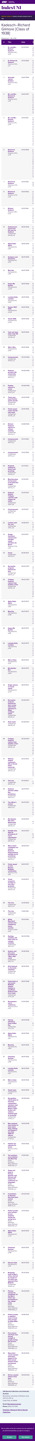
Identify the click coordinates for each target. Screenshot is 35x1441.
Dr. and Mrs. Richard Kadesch (12, 49)
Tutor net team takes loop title (13, 333)
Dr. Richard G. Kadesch (12, 61)
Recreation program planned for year (12, 568)
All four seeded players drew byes (13, 1376)
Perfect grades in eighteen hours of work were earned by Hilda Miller (13, 1318)
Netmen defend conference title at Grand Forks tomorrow (12, 763)
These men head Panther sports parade (13, 399)
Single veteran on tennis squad (13, 686)
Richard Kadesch (11, 209)
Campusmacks (13, 357)
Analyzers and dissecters (13, 258)
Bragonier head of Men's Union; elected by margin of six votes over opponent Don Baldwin (13, 1278)
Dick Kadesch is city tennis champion (12, 968)
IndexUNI (11, 7)
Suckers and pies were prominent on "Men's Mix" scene (12, 954)
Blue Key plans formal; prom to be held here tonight (13, 481)
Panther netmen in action (11, 387)
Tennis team (12, 1090)
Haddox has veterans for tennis (12, 1145)
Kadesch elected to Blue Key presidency (13, 791)
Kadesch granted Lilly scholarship (12, 372)
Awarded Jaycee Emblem (11, 79)
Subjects (9, 16)
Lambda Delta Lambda (13, 298)
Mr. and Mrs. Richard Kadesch (12, 119)
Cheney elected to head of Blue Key (12, 1022)
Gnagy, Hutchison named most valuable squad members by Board (12, 539)
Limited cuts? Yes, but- (12, 523)
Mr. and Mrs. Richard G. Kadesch (12, 95)
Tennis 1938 (12, 319)
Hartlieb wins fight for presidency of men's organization (12, 834)
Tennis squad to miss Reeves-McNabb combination (12, 867)
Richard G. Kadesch (11, 150)
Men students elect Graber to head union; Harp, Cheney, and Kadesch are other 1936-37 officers (13, 1129)
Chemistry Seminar (11, 1057)
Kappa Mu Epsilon (11, 284)
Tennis (10, 553)
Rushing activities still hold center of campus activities (12, 939)
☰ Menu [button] (4, 13)
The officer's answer (12, 803)
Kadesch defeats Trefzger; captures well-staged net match (13, 497)
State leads (12, 722)
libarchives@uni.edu (14, 1404)
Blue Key (11, 270)
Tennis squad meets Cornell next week (12, 410)
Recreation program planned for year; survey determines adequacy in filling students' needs (12, 707)
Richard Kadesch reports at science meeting (11, 427)
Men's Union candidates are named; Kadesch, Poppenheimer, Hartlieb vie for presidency (13, 851)
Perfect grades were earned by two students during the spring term (13, 1215)
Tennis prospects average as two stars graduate (11, 882)
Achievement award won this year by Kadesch (12, 229)
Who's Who (12, 347)
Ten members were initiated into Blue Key (12, 1157)
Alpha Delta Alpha (12, 244)
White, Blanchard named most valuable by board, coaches (12, 924)
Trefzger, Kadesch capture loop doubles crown (13, 582)
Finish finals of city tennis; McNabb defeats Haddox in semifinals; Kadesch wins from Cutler (13, 987)
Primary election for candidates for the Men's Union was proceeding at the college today (13, 1297)
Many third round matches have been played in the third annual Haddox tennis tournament (13, 1358)
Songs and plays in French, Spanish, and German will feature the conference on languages (13, 1176)
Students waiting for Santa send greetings (12, 468)
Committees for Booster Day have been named (13, 1196)
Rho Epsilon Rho (12, 669)
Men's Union (12, 660)
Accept (9, 1437)
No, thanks (25, 1437)
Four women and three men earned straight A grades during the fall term (13, 1337)
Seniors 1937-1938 (12, 308)
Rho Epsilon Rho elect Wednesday (12, 820)
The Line (11, 781)
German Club (12, 1263)
